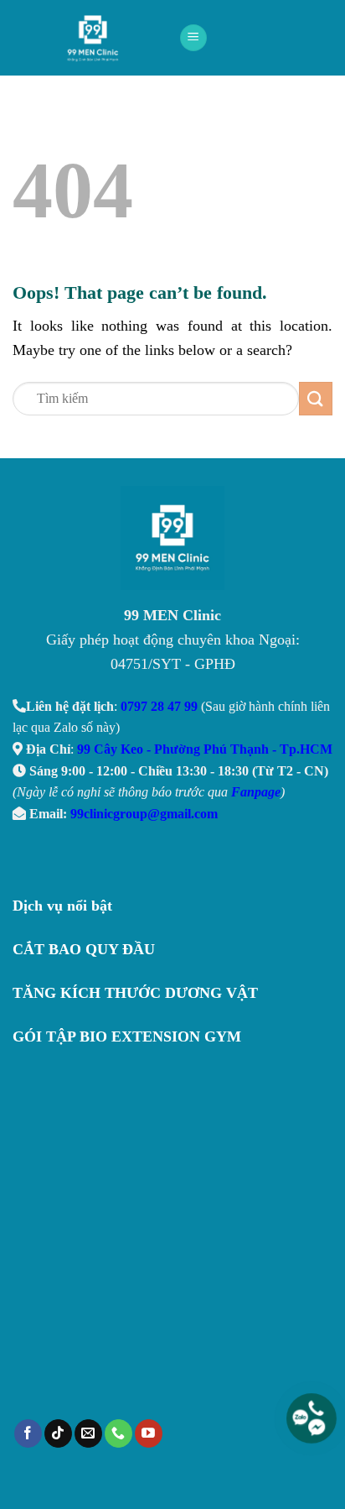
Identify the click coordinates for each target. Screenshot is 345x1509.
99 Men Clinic (97, 38)
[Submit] (315, 398)
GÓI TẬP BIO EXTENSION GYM (127, 1036)
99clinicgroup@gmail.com (144, 814)
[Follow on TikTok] (58, 1433)
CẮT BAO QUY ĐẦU (84, 949)
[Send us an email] (88, 1433)
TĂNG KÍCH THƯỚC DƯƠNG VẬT (135, 992)
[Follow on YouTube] (148, 1433)
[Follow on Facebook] (28, 1433)
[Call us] (118, 1433)
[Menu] (193, 38)
